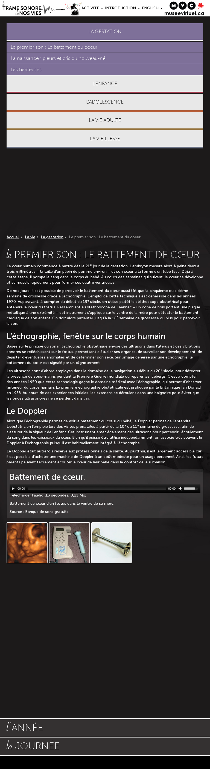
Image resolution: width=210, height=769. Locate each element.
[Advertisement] (105, 192)
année (25, 727)
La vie (30, 237)
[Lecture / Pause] (13, 488)
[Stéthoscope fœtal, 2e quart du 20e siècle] (111, 542)
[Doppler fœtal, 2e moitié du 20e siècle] (69, 542)
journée (33, 745)
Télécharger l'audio (26, 495)
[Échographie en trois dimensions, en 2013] (27, 542)
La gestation (52, 237)
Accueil (13, 237)
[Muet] (180, 488)
